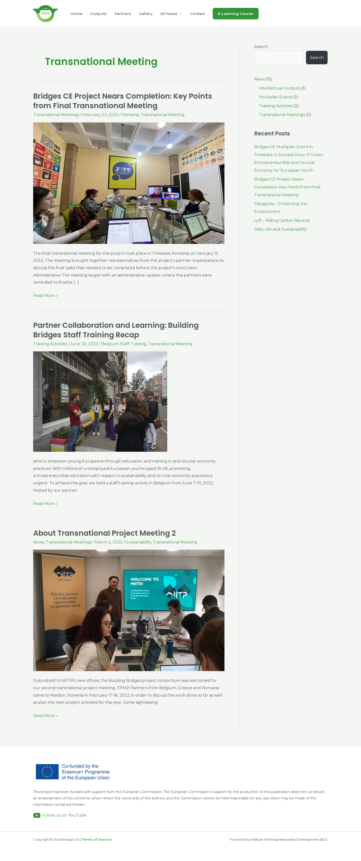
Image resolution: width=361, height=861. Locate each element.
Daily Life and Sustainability (280, 229)
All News (168, 13)
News (38, 542)
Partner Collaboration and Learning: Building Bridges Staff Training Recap (116, 330)
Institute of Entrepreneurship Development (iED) (288, 839)
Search (261, 46)
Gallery (146, 13)
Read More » (45, 295)
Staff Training (133, 344)
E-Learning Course (235, 13)
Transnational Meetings (56, 114)
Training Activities (50, 344)
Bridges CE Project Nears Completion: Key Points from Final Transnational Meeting (122, 101)
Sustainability (138, 542)
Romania (130, 114)
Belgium (109, 344)
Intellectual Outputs (280, 88)
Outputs (98, 13)
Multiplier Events (276, 97)
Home (76, 13)
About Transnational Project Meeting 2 (104, 533)
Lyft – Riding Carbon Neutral (282, 220)
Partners (122, 13)
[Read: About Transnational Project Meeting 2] (128, 610)
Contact (197, 13)
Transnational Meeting (162, 114)
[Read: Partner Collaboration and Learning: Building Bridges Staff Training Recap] (100, 401)
